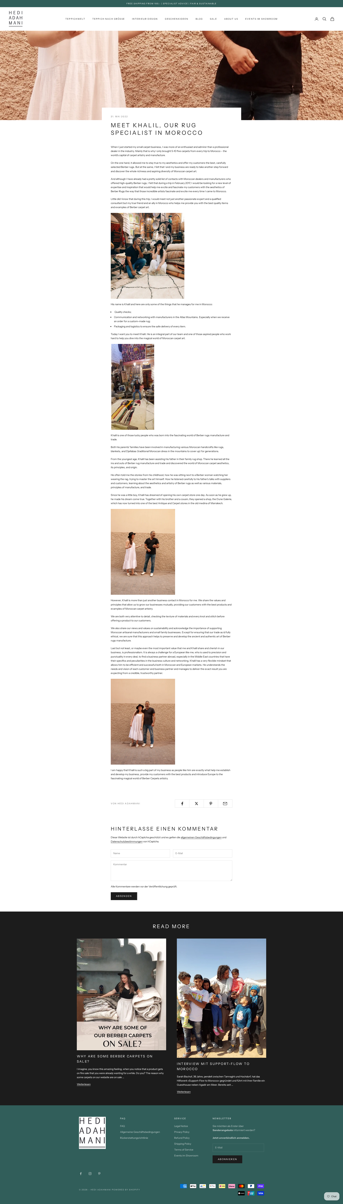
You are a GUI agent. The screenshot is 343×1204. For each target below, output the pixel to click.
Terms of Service (183, 1149)
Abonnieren (227, 1159)
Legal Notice (181, 1126)
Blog (199, 19)
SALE (213, 19)
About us (231, 19)
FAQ (122, 1126)
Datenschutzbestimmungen (127, 841)
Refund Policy (182, 1137)
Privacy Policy (181, 1132)
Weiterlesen (84, 1084)
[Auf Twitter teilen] (196, 803)
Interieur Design (145, 19)
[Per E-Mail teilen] (225, 803)
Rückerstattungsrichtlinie (134, 1137)
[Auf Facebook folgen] (81, 1173)
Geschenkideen (176, 19)
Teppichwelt (75, 19)
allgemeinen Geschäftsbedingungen (201, 837)
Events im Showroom (261, 19)
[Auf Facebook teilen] (182, 803)
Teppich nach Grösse (108, 19)
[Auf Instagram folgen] (90, 1173)
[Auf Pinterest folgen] (99, 1173)
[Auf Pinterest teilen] (211, 803)
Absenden (124, 896)
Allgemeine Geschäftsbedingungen (140, 1132)
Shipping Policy (182, 1143)
